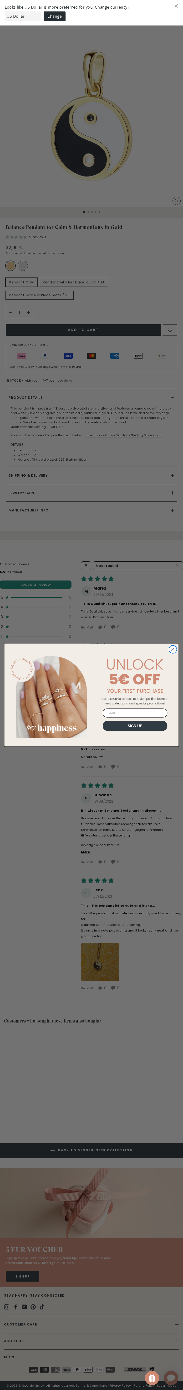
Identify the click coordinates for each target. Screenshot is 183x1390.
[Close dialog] (173, 649)
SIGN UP (135, 726)
